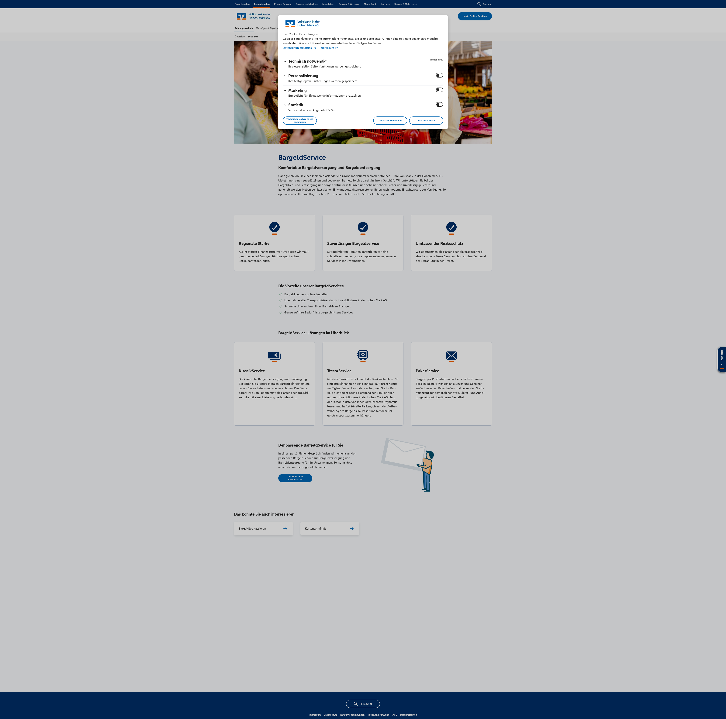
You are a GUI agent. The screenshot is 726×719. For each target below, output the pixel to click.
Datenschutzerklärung (298, 48)
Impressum (327, 48)
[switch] (439, 75)
